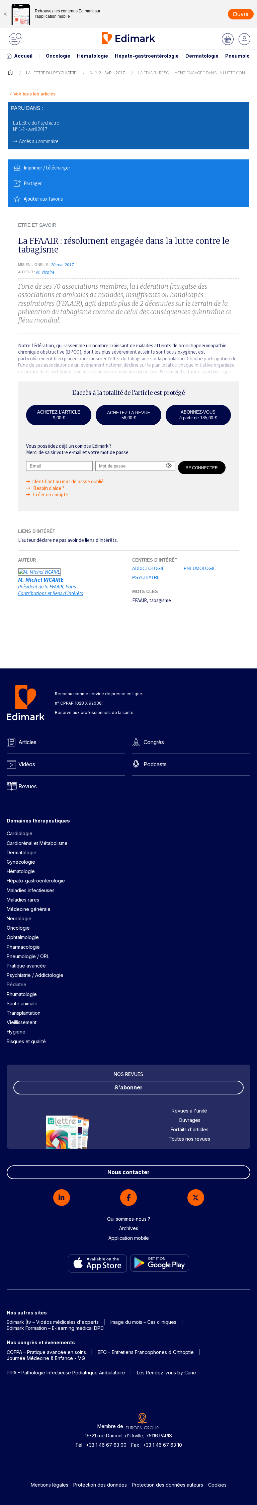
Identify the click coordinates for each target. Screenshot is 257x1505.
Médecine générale (29, 909)
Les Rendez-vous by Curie (166, 1372)
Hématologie (92, 56)
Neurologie (19, 918)
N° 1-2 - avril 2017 (107, 73)
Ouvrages (189, 1120)
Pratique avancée (26, 966)
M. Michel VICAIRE (41, 579)
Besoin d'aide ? (48, 488)
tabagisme (160, 600)
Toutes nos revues (189, 1139)
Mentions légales (49, 1485)
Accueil (23, 56)
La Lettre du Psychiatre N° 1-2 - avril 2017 (36, 126)
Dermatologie (202, 56)
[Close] (5, 14)
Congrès (154, 742)
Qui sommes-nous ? (128, 1219)
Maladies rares (23, 900)
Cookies (217, 1485)
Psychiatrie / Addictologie (35, 975)
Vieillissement (21, 1022)
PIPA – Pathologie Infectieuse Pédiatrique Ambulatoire (66, 1372)
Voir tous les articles (34, 93)
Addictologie (148, 568)
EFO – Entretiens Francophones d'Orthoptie (146, 1352)
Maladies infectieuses (31, 890)
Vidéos (26, 764)
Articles (27, 742)
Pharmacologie (23, 947)
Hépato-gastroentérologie (147, 56)
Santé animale (22, 1003)
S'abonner (128, 1087)
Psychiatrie (146, 577)
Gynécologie (21, 862)
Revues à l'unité (189, 1111)
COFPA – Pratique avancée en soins (46, 1352)
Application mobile (128, 1238)
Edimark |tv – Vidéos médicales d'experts (53, 1322)
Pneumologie (200, 568)
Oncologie (58, 56)
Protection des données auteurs (167, 1485)
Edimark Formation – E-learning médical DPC (55, 1328)
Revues (27, 786)
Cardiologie (19, 833)
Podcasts (155, 764)
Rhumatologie (22, 994)
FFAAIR (139, 600)
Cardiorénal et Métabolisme (37, 843)
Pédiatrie (16, 984)
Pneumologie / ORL (28, 956)
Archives (128, 1228)
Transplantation (23, 1013)
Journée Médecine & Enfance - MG (46, 1358)
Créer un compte (50, 494)
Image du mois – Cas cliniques (143, 1322)
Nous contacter (128, 1172)
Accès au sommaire (38, 141)
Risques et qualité (26, 1041)
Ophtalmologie (23, 937)
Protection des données (100, 1485)
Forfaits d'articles (189, 1129)
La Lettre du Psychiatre (51, 73)
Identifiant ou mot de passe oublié (68, 481)
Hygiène (16, 1031)
